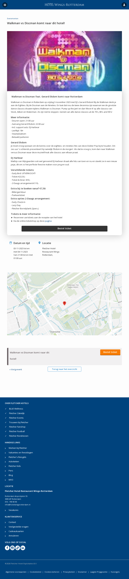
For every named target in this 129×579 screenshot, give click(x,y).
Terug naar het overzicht (64, 369)
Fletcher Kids (15, 466)
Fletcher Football (17, 431)
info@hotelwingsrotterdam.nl (17, 504)
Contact (12, 522)
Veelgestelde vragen (18, 526)
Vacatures (13, 510)
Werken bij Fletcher (18, 448)
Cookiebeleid (35, 572)
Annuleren (14, 535)
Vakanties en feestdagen (21, 452)
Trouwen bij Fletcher (18, 422)
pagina (48, 221)
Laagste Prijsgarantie (98, 572)
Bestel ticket (64, 228)
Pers (11, 470)
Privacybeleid (69, 572)
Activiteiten (14, 461)
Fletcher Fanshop (17, 426)
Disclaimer (82, 572)
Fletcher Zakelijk (17, 413)
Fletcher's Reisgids (17, 457)
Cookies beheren (52, 572)
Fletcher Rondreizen (18, 435)
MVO (11, 479)
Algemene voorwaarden (16, 572)
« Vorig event (15, 369)
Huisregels (115, 572)
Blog (11, 475)
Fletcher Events (16, 417)
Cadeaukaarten (16, 531)
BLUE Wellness (16, 408)
